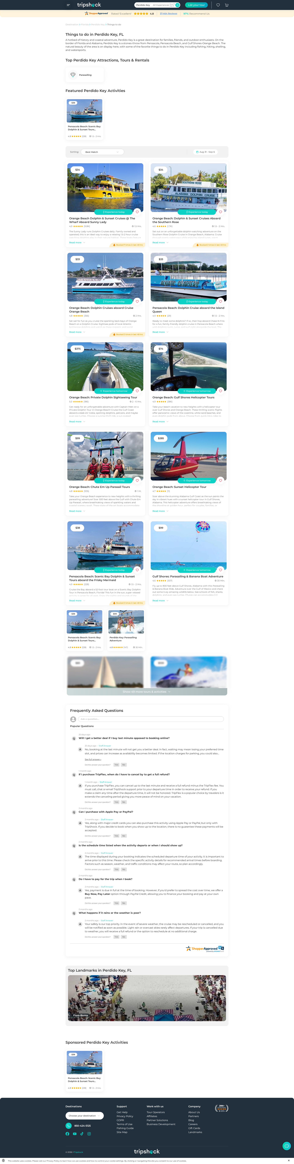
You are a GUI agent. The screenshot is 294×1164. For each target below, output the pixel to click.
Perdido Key (98, 24)
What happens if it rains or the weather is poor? (110, 912)
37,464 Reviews (168, 13)
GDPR (120, 1120)
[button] (116, 765)
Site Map (122, 1132)
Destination (72, 24)
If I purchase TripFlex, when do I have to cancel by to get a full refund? (124, 774)
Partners (193, 1116)
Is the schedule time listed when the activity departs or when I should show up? (131, 845)
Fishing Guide (125, 1128)
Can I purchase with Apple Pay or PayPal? (106, 811)
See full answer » (93, 759)
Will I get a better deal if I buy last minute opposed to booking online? (124, 738)
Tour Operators (156, 1112)
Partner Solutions (157, 1120)
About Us (194, 1112)
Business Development (161, 1124)
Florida (85, 24)
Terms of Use (124, 1124)
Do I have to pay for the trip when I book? (105, 879)
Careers (193, 1124)
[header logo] (86, 5)
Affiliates (152, 1116)
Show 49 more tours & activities (144, 691)
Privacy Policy (125, 1116)
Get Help (122, 1112)
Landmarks (195, 1132)
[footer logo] (147, 1152)
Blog (191, 1120)
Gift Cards (194, 1128)
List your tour (196, 5)
